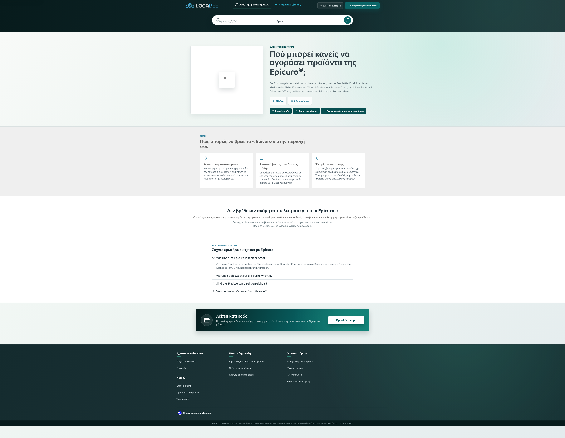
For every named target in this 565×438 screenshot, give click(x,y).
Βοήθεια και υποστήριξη (298, 382)
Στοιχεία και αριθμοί (186, 361)
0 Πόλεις (280, 100)
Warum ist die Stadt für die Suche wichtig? (244, 275)
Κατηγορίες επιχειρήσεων (241, 375)
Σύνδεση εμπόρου (332, 5)
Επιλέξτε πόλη (282, 111)
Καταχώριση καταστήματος (363, 5)
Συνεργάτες (182, 368)
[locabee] (201, 5)
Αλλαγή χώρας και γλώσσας (197, 413)
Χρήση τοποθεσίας (308, 111)
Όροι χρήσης (183, 399)
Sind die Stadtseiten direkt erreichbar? (241, 283)
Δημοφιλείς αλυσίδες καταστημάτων (246, 361)
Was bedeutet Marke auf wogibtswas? (241, 291)
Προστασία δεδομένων (188, 392)
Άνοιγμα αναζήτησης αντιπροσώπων (345, 111)
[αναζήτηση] (347, 20)
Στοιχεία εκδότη (184, 386)
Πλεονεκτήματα (294, 375)
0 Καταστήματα (301, 100)
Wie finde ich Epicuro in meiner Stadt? (241, 258)
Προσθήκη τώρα (346, 320)
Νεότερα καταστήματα (240, 368)
